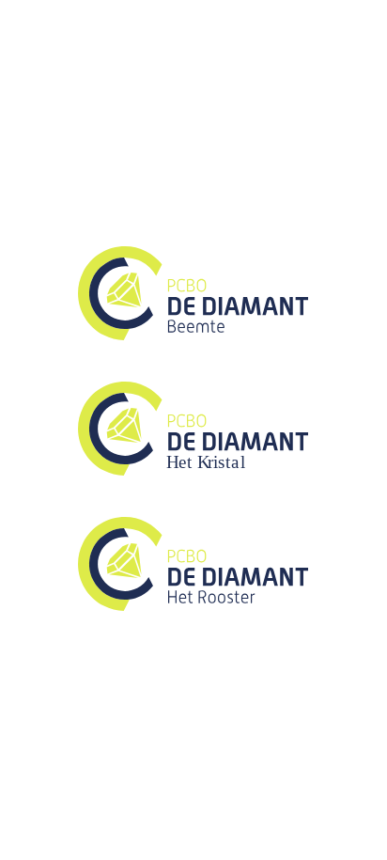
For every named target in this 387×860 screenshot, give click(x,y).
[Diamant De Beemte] (193, 335)
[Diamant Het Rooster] (193, 606)
